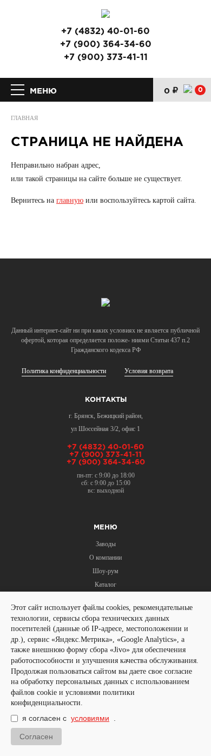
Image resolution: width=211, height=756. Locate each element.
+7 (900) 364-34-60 (105, 45)
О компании (105, 557)
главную (69, 200)
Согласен (36, 736)
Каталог (105, 584)
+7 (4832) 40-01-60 (105, 32)
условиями (90, 718)
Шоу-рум (105, 571)
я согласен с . (69, 718)
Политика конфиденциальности (64, 371)
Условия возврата (148, 371)
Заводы (106, 544)
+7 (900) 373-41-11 (106, 58)
